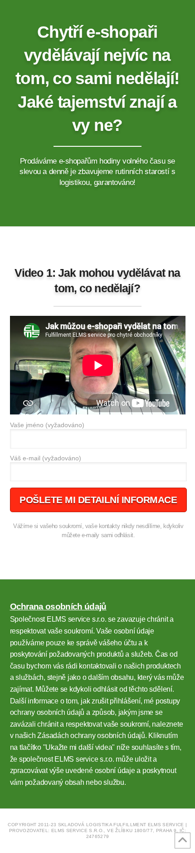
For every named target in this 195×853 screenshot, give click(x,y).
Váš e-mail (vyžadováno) (45, 458)
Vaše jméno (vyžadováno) (47, 425)
